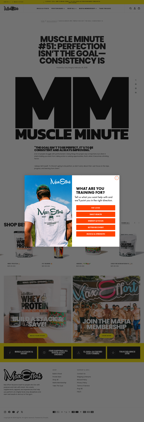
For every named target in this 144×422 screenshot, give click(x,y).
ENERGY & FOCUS (95, 221)
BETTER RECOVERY (96, 227)
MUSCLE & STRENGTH (96, 234)
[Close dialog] (117, 178)
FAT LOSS (95, 208)
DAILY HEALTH (96, 214)
